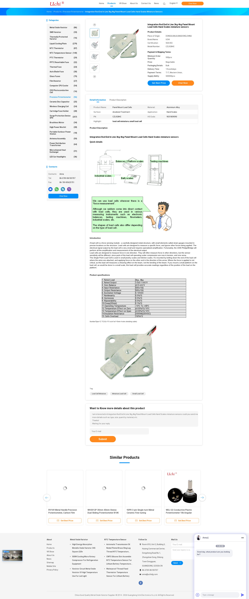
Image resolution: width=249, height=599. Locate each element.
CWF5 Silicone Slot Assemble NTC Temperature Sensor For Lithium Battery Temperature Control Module (119, 561)
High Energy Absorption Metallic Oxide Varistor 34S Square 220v (83, 548)
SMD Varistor (63, 32)
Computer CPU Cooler (63, 86)
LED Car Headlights (63, 157)
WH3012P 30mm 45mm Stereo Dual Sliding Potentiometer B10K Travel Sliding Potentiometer (103, 513)
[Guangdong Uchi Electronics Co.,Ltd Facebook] (141, 583)
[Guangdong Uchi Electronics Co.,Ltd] (56, 4)
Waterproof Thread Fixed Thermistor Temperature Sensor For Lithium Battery (117, 572)
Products (50, 548)
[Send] (242, 595)
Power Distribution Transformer (63, 144)
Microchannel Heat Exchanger (63, 151)
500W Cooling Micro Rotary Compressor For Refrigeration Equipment (85, 560)
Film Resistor (63, 81)
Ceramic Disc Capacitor (63, 102)
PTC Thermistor (63, 58)
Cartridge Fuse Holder (63, 111)
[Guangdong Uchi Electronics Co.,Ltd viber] (69, 189)
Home (49, 544)
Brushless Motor (63, 122)
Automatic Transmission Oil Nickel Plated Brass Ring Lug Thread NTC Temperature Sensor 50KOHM (118, 548)
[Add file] (197, 595)
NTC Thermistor (63, 48)
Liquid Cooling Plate (63, 44)
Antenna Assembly (63, 139)
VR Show (50, 552)
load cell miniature (99, 394)
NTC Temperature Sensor (63, 53)
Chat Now (193, 3)
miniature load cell (119, 394)
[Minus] (242, 537)
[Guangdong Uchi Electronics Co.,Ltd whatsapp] (57, 189)
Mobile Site (51, 566)
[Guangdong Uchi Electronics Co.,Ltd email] (50, 189)
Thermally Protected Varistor (63, 38)
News (49, 559)
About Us (50, 555)
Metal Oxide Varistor (63, 27)
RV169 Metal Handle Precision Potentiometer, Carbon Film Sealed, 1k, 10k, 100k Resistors (63, 513)
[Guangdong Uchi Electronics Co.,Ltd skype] (63, 189)
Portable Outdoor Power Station (63, 133)
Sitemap (50, 562)
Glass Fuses (63, 76)
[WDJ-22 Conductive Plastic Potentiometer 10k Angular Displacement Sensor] (182, 488)
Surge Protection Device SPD (63, 117)
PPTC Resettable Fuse (63, 62)
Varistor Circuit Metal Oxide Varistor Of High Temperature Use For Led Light (85, 572)
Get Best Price (159, 83)
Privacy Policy (52, 570)
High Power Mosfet (63, 127)
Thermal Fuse (63, 67)
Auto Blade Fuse (63, 72)
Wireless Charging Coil (63, 106)
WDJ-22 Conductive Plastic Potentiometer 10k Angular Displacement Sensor (179, 513)
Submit (103, 439)
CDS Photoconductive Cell (63, 91)
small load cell (138, 394)
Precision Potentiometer (63, 97)
